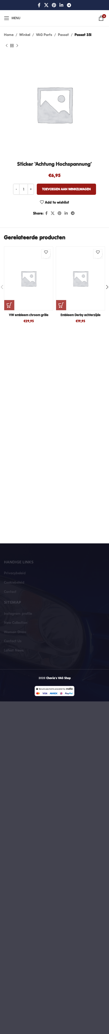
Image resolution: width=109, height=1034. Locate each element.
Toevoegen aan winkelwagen (66, 189)
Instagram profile (18, 613)
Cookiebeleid (14, 582)
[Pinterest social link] (54, 5)
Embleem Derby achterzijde (81, 315)
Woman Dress (15, 631)
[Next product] (17, 45)
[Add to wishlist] (46, 253)
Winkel (24, 34)
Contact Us (12, 641)
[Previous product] (6, 45)
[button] (9, 305)
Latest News (14, 650)
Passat (63, 34)
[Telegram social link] (69, 5)
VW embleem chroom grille (28, 315)
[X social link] (46, 5)
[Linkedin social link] (61, 5)
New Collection (16, 622)
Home (8, 34)
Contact (10, 591)
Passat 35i (83, 34)
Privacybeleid (15, 573)
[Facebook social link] (39, 5)
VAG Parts (44, 34)
